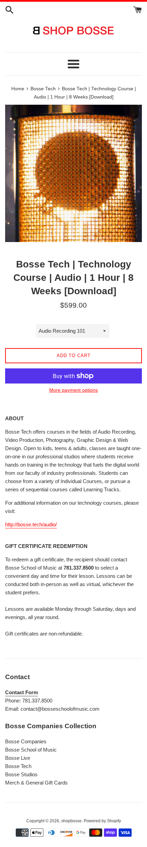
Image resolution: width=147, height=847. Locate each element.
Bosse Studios (21, 774)
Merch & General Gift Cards (36, 783)
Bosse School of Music (31, 750)
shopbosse (71, 821)
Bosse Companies (25, 741)
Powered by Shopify (102, 821)
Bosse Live (17, 758)
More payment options (73, 390)
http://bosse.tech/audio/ (31, 524)
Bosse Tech (18, 766)
